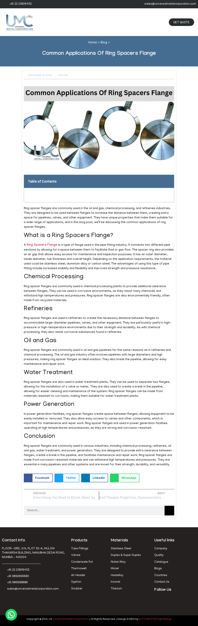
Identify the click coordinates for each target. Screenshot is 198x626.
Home (92, 42)
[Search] (169, 510)
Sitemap (166, 619)
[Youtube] (175, 600)
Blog (104, 42)
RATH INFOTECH (149, 619)
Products (79, 540)
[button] (153, 22)
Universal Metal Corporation (71, 619)
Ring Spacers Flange (42, 245)
